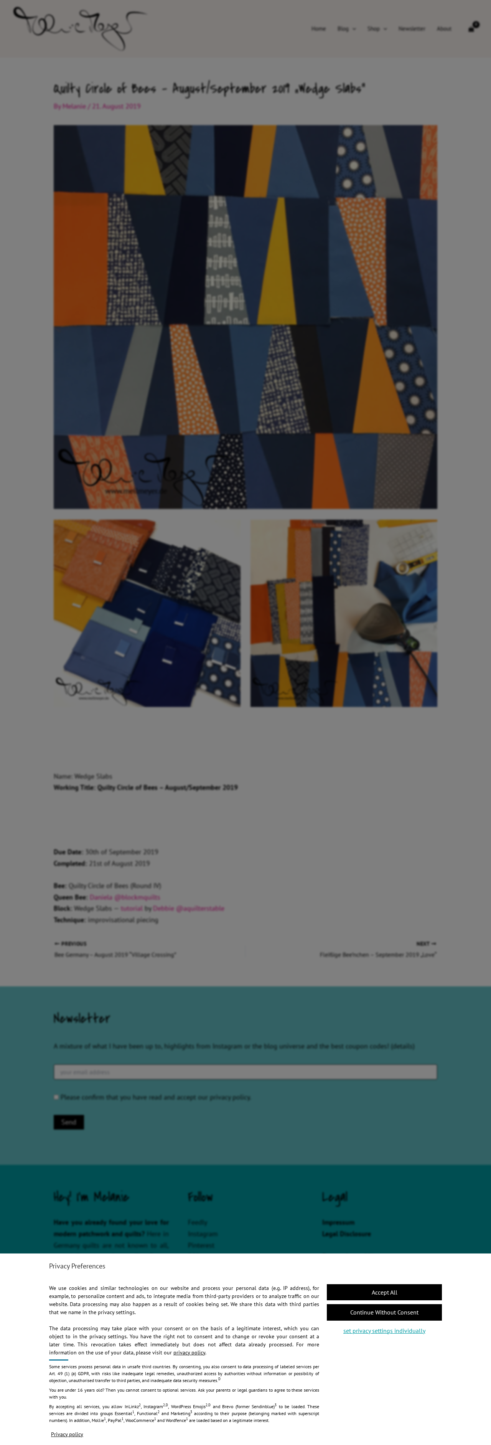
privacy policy (189, 1352)
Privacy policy (67, 1434)
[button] (384, 1312)
